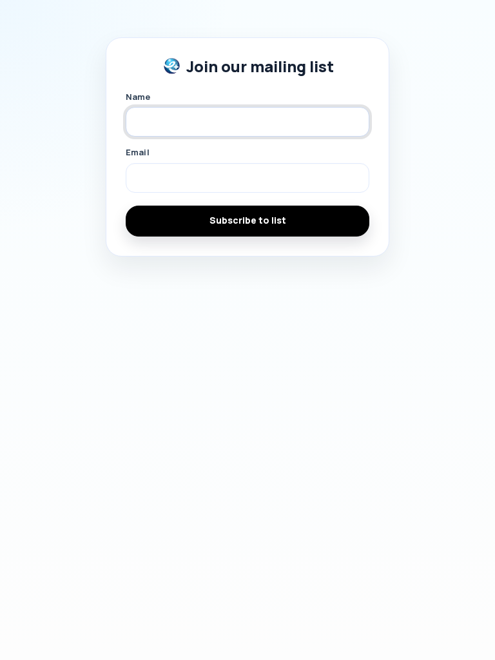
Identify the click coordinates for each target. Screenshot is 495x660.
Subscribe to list (247, 220)
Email (138, 152)
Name (138, 97)
